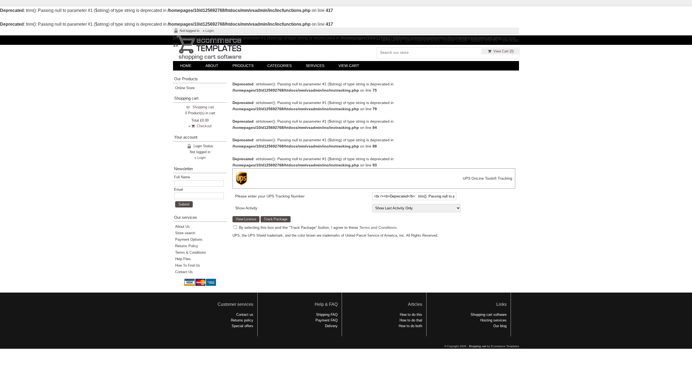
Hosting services (493, 320)
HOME (185, 65)
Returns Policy (186, 246)
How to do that (411, 320)
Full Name (182, 177)
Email (178, 189)
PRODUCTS (243, 65)
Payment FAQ (326, 320)
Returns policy (242, 320)
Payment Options (188, 239)
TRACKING (510, 41)
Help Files (183, 259)
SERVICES (315, 65)
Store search (185, 233)
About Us (182, 226)
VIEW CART (348, 65)
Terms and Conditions (378, 227)
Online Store (185, 88)
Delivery (331, 326)
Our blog (500, 326)
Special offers (242, 326)
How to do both (410, 326)
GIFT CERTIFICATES (422, 41)
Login (209, 31)
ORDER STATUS (484, 41)
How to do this (411, 315)
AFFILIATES (392, 41)
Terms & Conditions (190, 252)
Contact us (244, 315)
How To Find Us (187, 265)
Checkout (203, 126)
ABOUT (211, 65)
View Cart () (502, 51)
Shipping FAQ (327, 315)
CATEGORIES (279, 65)
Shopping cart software (489, 315)
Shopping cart (203, 107)
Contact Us (184, 272)
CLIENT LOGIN (455, 41)
